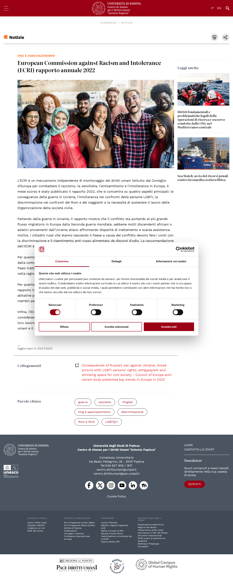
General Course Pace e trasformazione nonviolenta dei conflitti (116, 536)
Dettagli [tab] (117, 261)
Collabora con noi (36, 528)
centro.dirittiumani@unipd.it (116, 469)
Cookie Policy (116, 496)
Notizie (127, 22)
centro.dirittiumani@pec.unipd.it (116, 473)
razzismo (104, 402)
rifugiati (127, 402)
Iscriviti (194, 484)
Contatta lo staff (199, 449)
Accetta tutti (169, 326)
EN (219, 8)
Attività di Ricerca (72, 528)
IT (212, 8)
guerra (83, 402)
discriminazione (132, 412)
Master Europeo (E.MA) (112, 531)
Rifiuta (64, 326)
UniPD (188, 445)
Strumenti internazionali (150, 535)
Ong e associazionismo (36, 55)
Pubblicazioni (70, 531)
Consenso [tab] (61, 261)
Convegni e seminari (74, 533)
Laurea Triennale (109, 522)
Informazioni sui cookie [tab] (171, 261)
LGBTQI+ (111, 422)
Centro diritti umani (37, 522)
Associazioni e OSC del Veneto (153, 533)
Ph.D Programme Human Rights (79, 522)
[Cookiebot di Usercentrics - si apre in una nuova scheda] (178, 249)
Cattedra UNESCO (36, 525)
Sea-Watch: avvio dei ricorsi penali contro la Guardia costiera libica (202, 178)
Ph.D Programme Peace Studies (79, 525)
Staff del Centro (35, 531)
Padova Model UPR (110, 542)
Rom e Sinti (86, 422)
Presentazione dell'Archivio (151, 524)
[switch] (96, 312)
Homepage (108, 22)
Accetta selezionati (116, 326)
